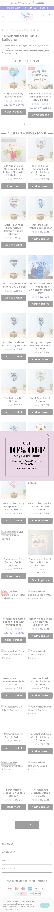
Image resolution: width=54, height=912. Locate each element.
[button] (48, 434)
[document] (27, 456)
